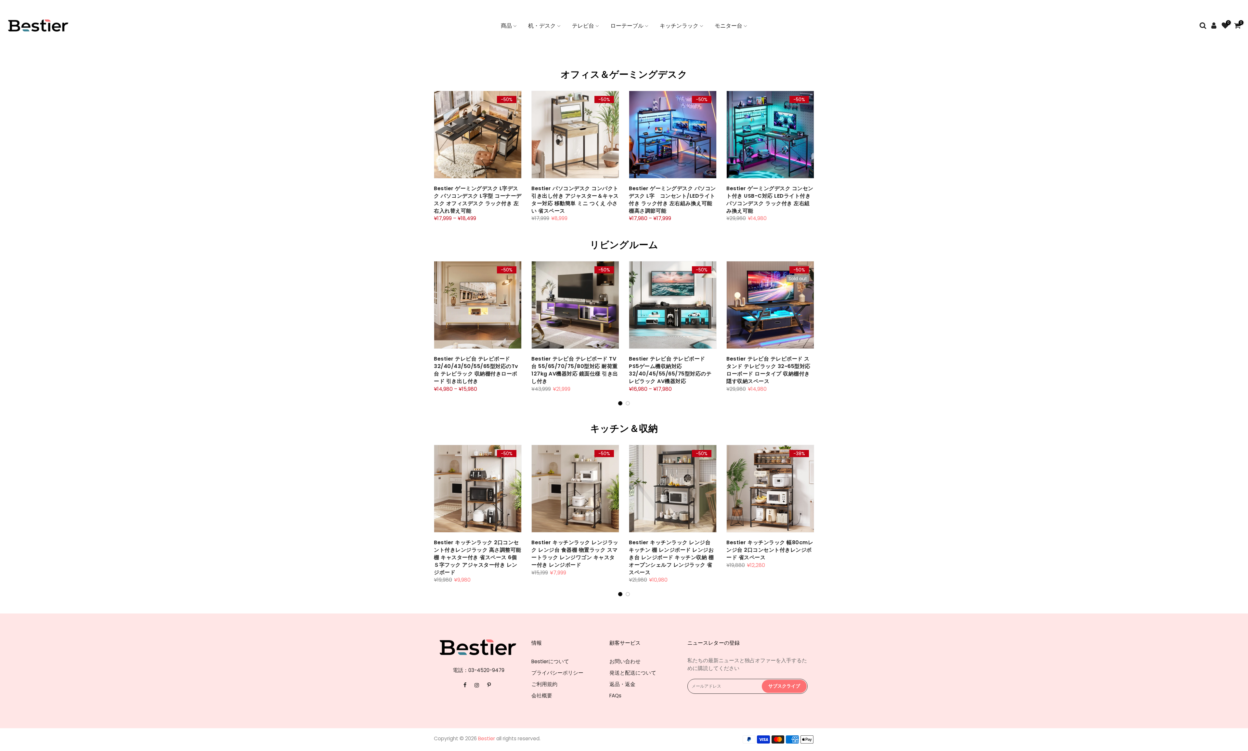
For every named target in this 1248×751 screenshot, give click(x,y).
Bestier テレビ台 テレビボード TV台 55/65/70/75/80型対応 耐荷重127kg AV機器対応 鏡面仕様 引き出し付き (574, 370)
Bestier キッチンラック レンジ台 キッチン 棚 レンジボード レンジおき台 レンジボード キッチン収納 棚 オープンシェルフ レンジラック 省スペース (671, 557)
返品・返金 (622, 684)
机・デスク (542, 26)
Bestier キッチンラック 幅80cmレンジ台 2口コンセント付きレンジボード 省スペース (769, 550)
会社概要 (541, 695)
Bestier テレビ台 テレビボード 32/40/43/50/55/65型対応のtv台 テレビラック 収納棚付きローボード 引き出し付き (476, 370)
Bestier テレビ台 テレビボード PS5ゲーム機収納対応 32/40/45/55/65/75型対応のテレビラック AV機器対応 (670, 370)
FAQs (615, 695)
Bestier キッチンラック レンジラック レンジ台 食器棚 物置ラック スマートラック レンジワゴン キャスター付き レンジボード (574, 554)
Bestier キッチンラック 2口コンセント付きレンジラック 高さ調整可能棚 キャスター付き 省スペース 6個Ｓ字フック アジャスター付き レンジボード (477, 557)
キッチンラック (679, 26)
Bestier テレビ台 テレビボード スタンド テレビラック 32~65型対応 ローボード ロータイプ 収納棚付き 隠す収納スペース (768, 370)
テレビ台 (583, 26)
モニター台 (728, 26)
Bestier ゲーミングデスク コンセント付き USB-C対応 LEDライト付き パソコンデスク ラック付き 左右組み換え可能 (769, 200)
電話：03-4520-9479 (478, 670)
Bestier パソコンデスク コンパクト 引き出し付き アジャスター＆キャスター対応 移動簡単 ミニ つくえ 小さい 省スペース (575, 200)
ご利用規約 (544, 684)
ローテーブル (627, 26)
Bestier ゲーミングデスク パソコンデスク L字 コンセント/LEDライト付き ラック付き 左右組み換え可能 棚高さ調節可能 (672, 200)
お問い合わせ (625, 661)
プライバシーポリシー (557, 672)
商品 (506, 26)
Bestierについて (550, 661)
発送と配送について (632, 672)
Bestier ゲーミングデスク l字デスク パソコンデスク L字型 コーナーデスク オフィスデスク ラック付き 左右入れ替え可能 (478, 200)
